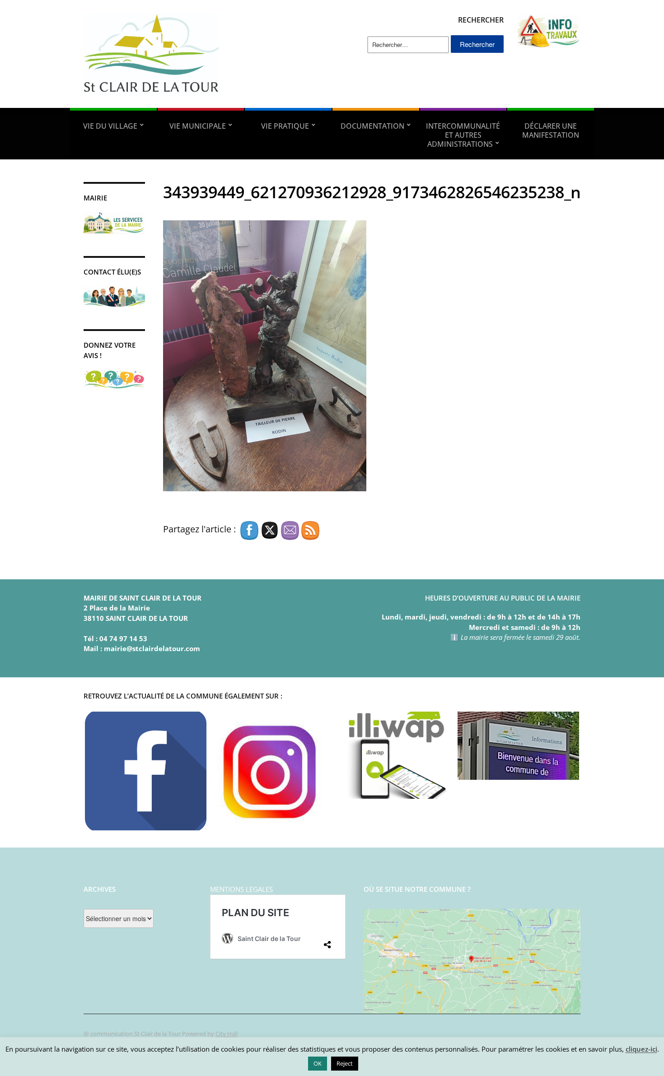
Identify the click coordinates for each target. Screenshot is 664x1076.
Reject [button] (345, 1063)
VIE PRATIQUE (285, 126)
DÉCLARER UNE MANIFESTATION (550, 130)
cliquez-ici (641, 1048)
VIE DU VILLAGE (110, 126)
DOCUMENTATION (372, 126)
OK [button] (317, 1063)
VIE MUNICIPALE (197, 126)
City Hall (226, 1033)
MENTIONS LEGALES (241, 889)
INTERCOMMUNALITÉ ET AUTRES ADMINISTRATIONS (463, 135)
